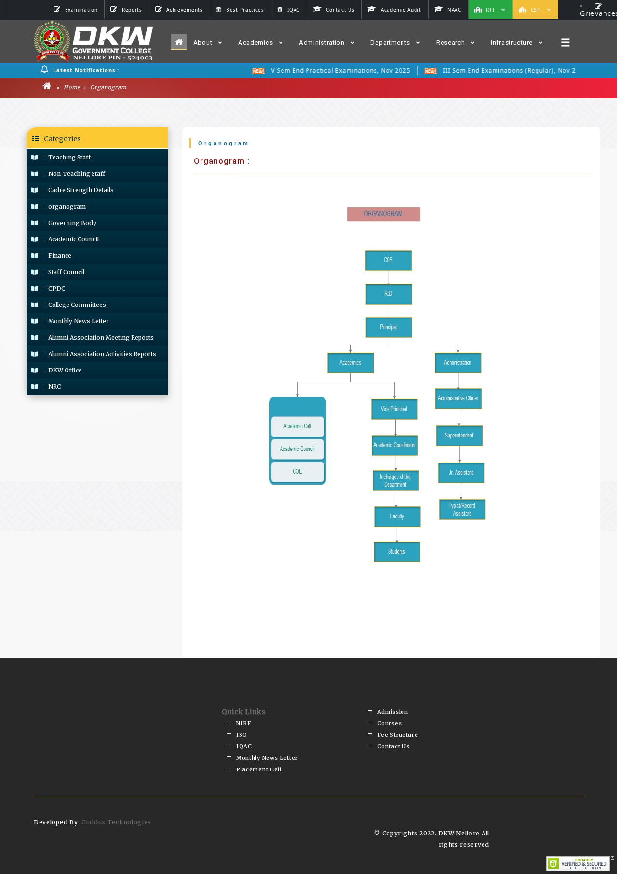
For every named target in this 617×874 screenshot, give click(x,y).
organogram (67, 206)
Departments (390, 42)
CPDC (56, 288)
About (203, 42)
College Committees (77, 304)
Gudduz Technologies (116, 822)
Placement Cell (259, 769)
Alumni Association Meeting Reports (101, 337)
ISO (241, 734)
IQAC (244, 746)
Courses (389, 723)
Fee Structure (397, 734)
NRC (54, 386)
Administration (322, 42)
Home (71, 87)
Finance (59, 255)
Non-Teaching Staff (76, 173)
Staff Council (66, 272)
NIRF (243, 723)
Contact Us (393, 746)
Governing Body (72, 222)
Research (450, 42)
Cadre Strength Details (81, 190)
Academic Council (73, 239)
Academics (255, 42)
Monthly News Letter (78, 321)
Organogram (107, 87)
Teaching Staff (69, 157)
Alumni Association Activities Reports (102, 354)
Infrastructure (512, 42)
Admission (392, 711)
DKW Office (65, 370)
